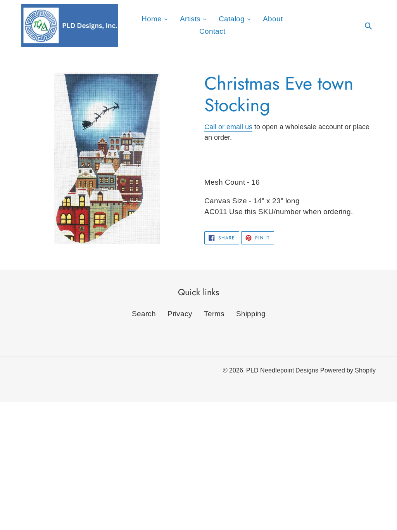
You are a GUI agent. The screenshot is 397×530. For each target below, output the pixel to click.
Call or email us (228, 127)
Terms (214, 314)
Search (144, 314)
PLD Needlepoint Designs (282, 370)
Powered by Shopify (348, 370)
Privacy (179, 314)
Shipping (251, 314)
